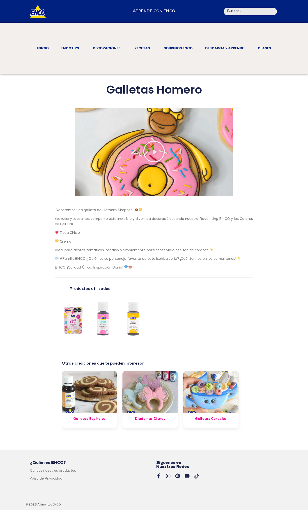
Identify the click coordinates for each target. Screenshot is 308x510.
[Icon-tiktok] (196, 475)
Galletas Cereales (211, 419)
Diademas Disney (150, 419)
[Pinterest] (177, 475)
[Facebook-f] (158, 475)
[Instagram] (168, 475)
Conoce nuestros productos (53, 471)
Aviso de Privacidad (46, 479)
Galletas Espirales (89, 419)
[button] (154, 152)
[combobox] (250, 11)
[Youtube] (187, 475)
